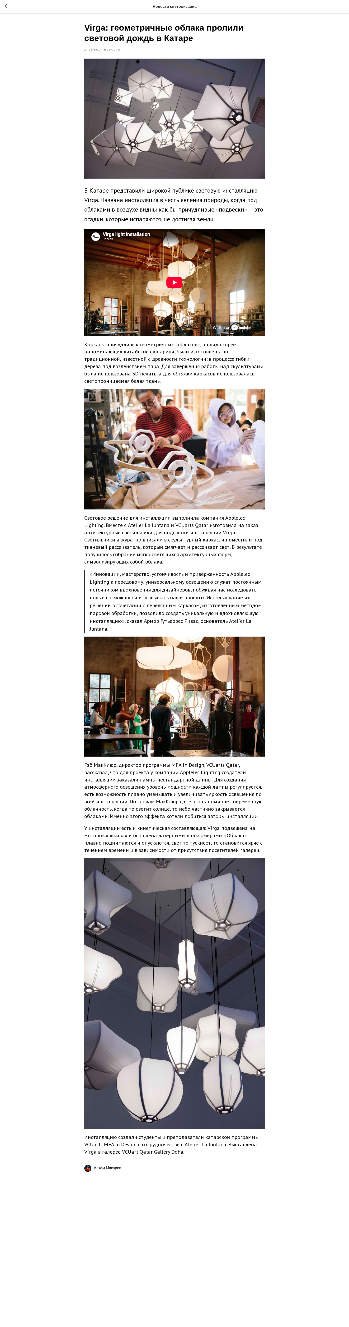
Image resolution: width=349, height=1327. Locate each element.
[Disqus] (174, 1244)
